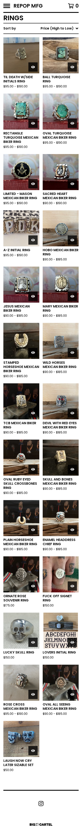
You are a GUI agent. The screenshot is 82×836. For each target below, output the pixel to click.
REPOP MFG (28, 6)
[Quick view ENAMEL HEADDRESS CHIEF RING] (72, 529)
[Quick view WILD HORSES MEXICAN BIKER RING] (72, 352)
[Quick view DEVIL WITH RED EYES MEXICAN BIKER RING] (72, 413)
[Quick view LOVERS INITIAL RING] (72, 642)
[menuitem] (41, 28)
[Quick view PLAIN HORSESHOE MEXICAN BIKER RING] (33, 529)
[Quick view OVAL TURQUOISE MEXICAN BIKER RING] (72, 123)
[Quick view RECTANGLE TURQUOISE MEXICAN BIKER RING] (33, 123)
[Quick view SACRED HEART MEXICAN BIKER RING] (72, 183)
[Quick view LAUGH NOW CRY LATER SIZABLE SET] (33, 750)
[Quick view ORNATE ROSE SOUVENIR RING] (33, 586)
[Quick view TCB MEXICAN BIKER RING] (33, 413)
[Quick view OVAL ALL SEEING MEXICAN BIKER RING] (72, 694)
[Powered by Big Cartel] (41, 824)
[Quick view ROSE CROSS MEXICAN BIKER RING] (33, 694)
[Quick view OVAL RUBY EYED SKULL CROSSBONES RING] (33, 469)
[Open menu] (6, 5)
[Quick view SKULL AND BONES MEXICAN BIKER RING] (72, 469)
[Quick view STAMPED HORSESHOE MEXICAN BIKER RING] (33, 352)
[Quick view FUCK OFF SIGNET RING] (72, 586)
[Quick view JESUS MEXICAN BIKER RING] (33, 296)
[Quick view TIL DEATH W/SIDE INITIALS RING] (33, 67)
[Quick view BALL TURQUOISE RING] (72, 67)
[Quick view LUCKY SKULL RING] (33, 642)
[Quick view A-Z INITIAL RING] (33, 240)
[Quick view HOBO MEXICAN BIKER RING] (72, 240)
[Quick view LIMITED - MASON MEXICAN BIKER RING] (33, 183)
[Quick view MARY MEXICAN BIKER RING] (72, 296)
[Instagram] (41, 803)
